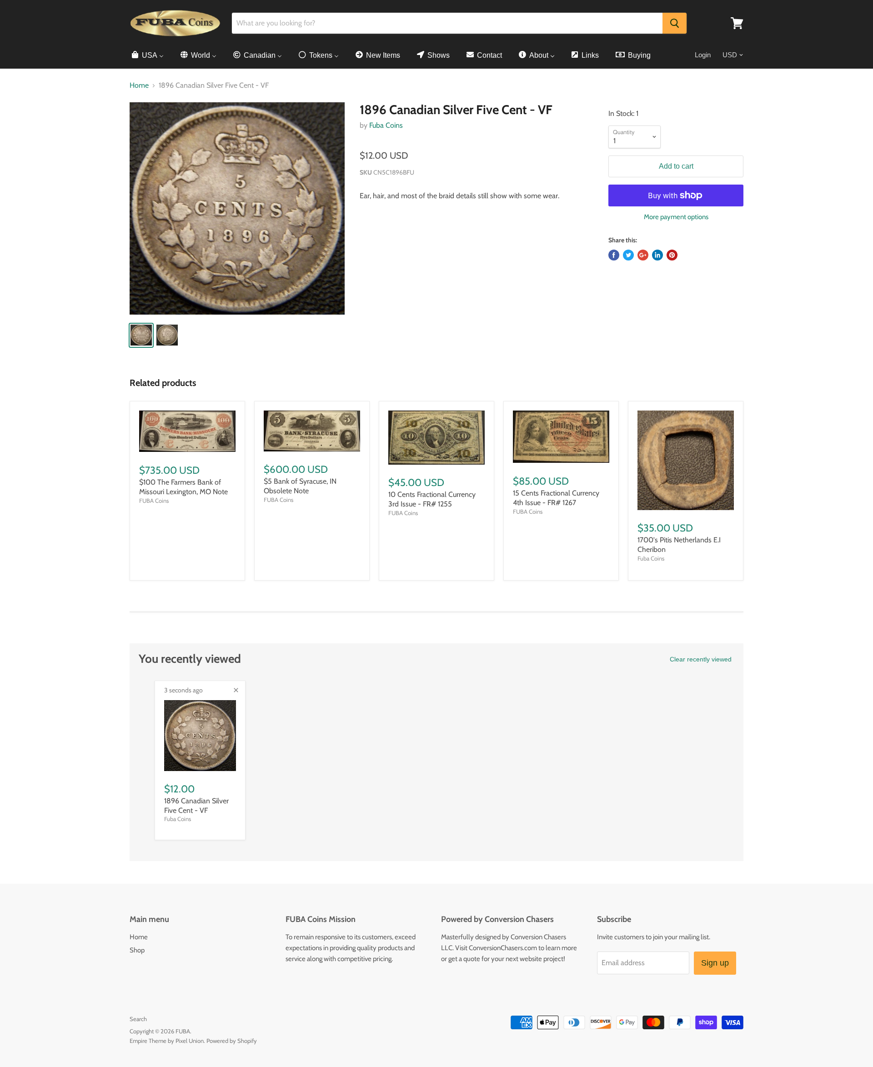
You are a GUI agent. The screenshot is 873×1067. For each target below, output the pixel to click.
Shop (137, 950)
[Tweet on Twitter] (628, 255)
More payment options (676, 217)
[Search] (674, 23)
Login (703, 55)
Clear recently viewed (701, 659)
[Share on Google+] (642, 255)
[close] (236, 690)
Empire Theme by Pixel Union (167, 1040)
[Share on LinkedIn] (657, 255)
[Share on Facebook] (613, 255)
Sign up (715, 962)
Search (138, 1018)
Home (139, 85)
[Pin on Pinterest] (672, 255)
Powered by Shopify (231, 1040)
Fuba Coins (386, 125)
